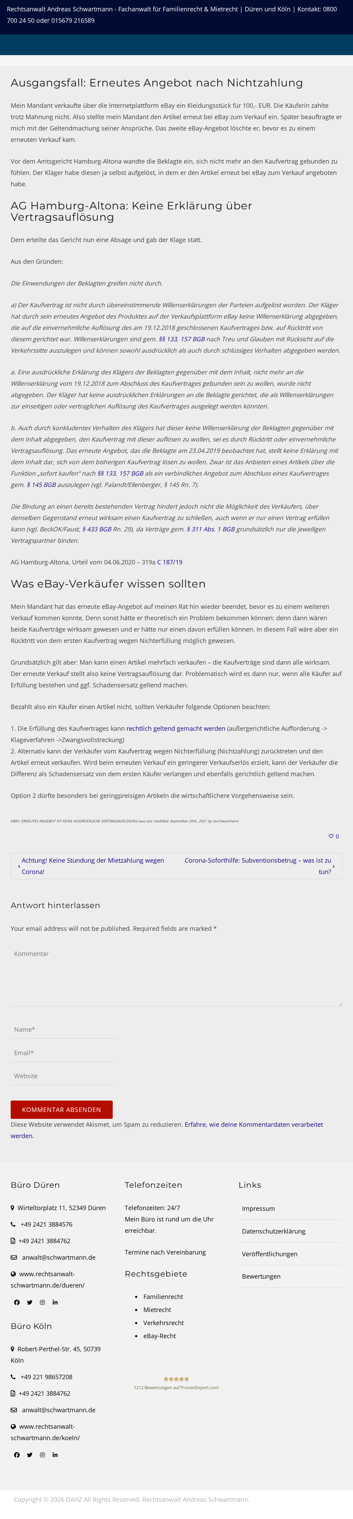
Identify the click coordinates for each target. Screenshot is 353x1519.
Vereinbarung (186, 1252)
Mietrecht (157, 1309)
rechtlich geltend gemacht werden (176, 728)
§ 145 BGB (41, 484)
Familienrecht (163, 1296)
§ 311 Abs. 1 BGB (210, 529)
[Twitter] (29, 1302)
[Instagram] (42, 1302)
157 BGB (192, 339)
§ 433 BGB (96, 529)
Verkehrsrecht (163, 1323)
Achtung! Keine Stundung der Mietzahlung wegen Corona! (93, 866)
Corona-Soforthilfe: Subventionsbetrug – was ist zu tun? (258, 866)
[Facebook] (17, 1302)
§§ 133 (168, 339)
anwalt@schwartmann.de (58, 1257)
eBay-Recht (159, 1336)
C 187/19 (169, 562)
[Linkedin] (55, 1302)
